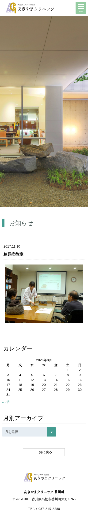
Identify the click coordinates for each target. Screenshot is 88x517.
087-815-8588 (49, 509)
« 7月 (6, 402)
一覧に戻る (44, 452)
